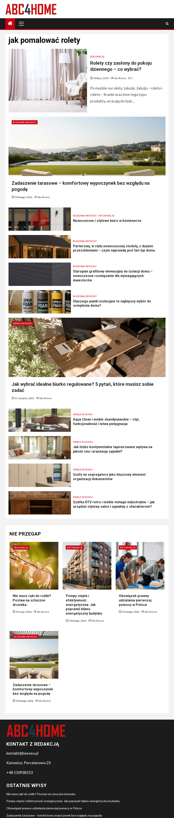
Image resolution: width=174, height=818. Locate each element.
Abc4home (120, 78)
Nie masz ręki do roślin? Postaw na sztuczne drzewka (32, 600)
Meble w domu (22, 323)
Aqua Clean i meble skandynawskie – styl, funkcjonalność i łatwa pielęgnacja (106, 421)
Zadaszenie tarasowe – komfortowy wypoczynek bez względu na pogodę (33, 689)
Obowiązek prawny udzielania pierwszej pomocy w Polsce (135, 600)
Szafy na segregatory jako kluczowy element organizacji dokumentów (109, 477)
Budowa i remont (24, 122)
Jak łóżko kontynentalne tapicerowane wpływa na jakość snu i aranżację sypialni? (112, 449)
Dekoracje (97, 56)
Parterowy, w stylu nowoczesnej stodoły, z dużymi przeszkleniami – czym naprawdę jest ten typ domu (114, 248)
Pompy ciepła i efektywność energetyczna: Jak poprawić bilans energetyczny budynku (84, 604)
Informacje (106, 215)
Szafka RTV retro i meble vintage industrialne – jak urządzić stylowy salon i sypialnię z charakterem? (114, 504)
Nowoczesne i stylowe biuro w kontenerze (107, 221)
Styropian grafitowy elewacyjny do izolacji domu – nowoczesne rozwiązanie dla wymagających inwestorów (113, 275)
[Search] (167, 24)
